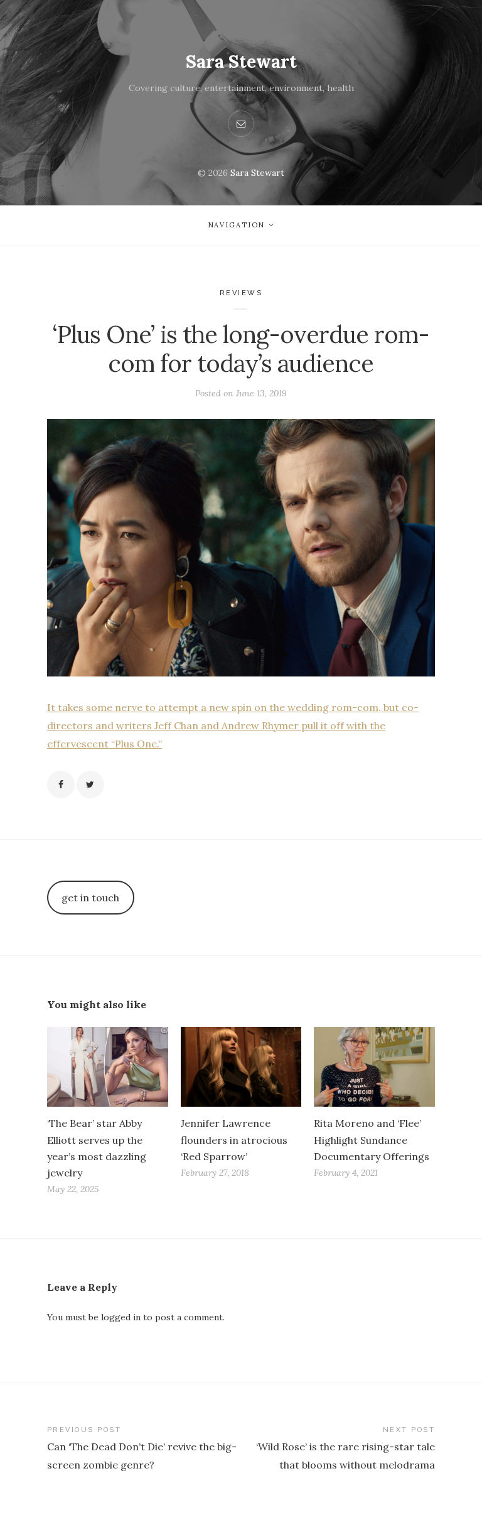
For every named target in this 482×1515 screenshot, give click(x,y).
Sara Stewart (241, 61)
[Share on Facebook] (61, 784)
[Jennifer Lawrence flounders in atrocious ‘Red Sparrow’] (241, 1067)
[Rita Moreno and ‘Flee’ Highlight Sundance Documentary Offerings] (374, 1067)
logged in (121, 1317)
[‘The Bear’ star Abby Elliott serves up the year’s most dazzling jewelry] (107, 1067)
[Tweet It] (90, 784)
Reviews (241, 293)
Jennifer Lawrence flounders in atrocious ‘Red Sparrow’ (234, 1139)
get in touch (90, 897)
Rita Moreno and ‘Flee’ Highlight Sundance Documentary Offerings (371, 1139)
